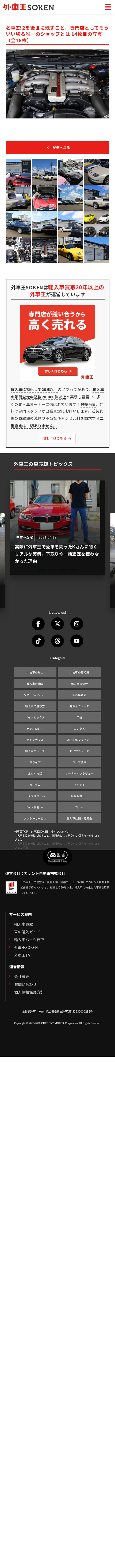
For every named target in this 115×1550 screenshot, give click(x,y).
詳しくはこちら (55, 438)
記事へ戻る (61, 147)
